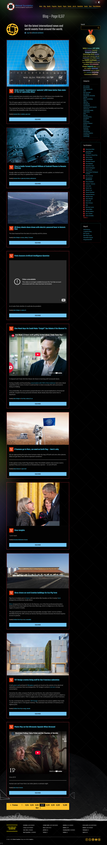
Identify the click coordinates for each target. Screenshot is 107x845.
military (26, 238)
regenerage (94, 68)
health (87, 60)
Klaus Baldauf (90, 181)
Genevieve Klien (16, 114)
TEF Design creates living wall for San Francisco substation (36, 679)
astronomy (86, 108)
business (85, 128)
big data (85, 115)
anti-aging (96, 48)
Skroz (11, 604)
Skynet (85, 97)
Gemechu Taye (90, 166)
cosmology (86, 136)
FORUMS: (64, 832)
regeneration (86, 70)
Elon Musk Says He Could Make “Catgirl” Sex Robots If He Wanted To (40, 328)
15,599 (65, 805)
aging (84, 48)
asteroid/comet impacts (90, 107)
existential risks (86, 58)
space (44, 98)
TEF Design (34, 701)
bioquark (88, 52)
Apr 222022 (11, 91)
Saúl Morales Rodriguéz (89, 152)
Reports (60, 6)
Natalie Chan (89, 196)
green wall (16, 685)
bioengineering (87, 117)
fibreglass (30, 685)
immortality (89, 62)
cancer (88, 56)
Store (90, 6)
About (40, 6)
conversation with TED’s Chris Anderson (43, 383)
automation (86, 112)
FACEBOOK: (25, 825)
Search (98, 28)
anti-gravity (86, 104)
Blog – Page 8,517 (53, 16)
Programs (54, 6)
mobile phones (33, 179)
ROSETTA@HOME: (26, 832)
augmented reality (88, 110)
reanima (89, 68)
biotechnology (86, 54)
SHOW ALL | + (85, 218)
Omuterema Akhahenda (18, 540)
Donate (69, 6)
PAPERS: (44, 832)
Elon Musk (23, 399)
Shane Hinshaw (90, 192)
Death (98, 56)
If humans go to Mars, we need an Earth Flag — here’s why (36, 449)
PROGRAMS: (85, 830)
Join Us (74, 6)
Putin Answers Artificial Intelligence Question (31, 255)
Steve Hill (88, 201)
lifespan (84, 66)
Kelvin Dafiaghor (16, 238)
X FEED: (24, 828)
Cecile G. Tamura (90, 184)
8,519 (53, 805)
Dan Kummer (89, 176)
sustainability (28, 620)
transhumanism (88, 74)
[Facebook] (86, 839)
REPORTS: (45, 830)
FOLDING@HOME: (66, 830)
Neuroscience (98, 66)
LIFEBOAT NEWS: (46, 825)
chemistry (86, 130)
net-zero (52, 687)
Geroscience (86, 229)
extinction (91, 58)
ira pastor (86, 64)
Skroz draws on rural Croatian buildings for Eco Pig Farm (35, 592)
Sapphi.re (31, 839)
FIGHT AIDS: (25, 830)
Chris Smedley (90, 215)
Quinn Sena (15, 788)
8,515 (32, 805)
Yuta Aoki (88, 186)
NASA (11, 96)
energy (24, 709)
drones (22, 238)
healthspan (93, 60)
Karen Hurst (89, 170)
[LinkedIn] (93, 839)
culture (96, 56)
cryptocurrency (92, 56)
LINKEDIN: (65, 825)
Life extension (94, 64)
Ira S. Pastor (89, 213)
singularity (97, 70)
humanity (98, 60)
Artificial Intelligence (88, 50)
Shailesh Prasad (90, 161)
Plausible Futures (88, 237)
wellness (95, 74)
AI (87, 48)
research (92, 70)
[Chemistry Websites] (90, 37)
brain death (85, 56)
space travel (27, 114)
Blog (44, 6)
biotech (94, 52)
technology (95, 72)
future (94, 58)
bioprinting (86, 121)
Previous (15, 805)
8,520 (58, 805)
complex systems (88, 133)
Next (37, 807)
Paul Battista (89, 163)
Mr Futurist (86, 233)
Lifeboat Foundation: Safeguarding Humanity (20, 6)
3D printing (86, 86)
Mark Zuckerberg (88, 99)
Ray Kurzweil (86, 92)
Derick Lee (88, 188)
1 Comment (30, 238)
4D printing (86, 87)
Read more (38, 119)
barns (28, 598)
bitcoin (92, 54)
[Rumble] (99, 839)
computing (86, 134)
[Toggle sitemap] (96, 2)
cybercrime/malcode (25, 179)
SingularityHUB (87, 239)
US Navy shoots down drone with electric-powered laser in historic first (39, 228)
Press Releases (96, 6)
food (24, 620)
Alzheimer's (90, 48)
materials (23, 114)
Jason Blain (89, 209)
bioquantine (94, 50)
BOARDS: (84, 828)
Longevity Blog (87, 231)
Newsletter (80, 6)
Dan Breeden (89, 159)
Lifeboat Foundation (16, 839)
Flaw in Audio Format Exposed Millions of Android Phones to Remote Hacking (40, 167)
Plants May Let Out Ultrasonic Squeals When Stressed (34, 726)
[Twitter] (90, 839)
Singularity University (89, 95)
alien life (85, 102)
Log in (28, 33)
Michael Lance (90, 207)
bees (84, 113)
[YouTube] (96, 839)
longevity (90, 67)
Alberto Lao (89, 190)
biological (86, 118)
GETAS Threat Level (12, 828)
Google (83, 60)
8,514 (27, 805)
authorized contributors (37, 33)
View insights (19, 530)
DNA (84, 91)
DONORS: (64, 828)
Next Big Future (87, 235)
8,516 (37, 805)
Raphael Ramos (90, 194)
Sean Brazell (89, 198)
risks (94, 70)
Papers (64, 6)
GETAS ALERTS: (86, 825)
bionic (85, 120)
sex (32, 399)
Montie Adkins (90, 211)
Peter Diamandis (88, 89)
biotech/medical (87, 123)
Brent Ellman (89, 203)
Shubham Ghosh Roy (17, 620)
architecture (86, 105)
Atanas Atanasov (16, 469)
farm (59, 598)
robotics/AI (23, 310)
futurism (26, 540)
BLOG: (44, 828)
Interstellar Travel (96, 62)
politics (85, 68)
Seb (87, 205)
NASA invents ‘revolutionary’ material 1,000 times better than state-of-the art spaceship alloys (40, 91)
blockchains (86, 126)
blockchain (97, 54)
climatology (86, 131)
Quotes (86, 6)
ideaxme (83, 62)
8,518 (48, 805)
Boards (49, 6)
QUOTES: (84, 832)
